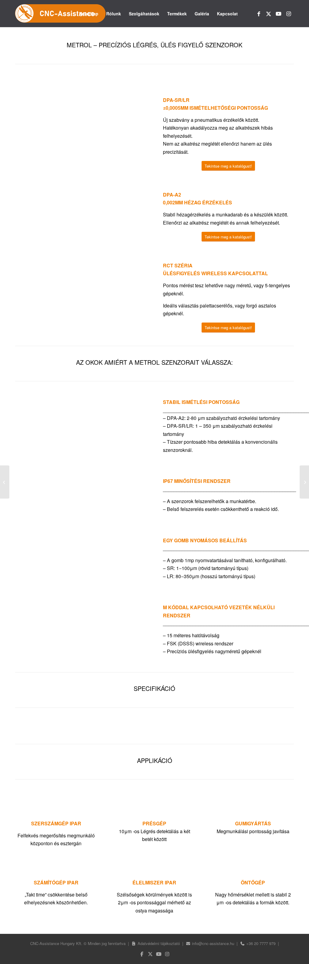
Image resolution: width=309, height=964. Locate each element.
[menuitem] (88, 13)
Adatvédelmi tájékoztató (159, 943)
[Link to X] (268, 13)
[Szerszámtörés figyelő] (4, 482)
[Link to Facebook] (258, 13)
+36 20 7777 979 (261, 943)
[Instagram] (167, 954)
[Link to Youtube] (278, 13)
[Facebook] (142, 954)
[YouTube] (159, 954)
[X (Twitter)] (150, 954)
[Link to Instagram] (288, 13)
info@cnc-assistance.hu (213, 943)
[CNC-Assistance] (60, 13)
